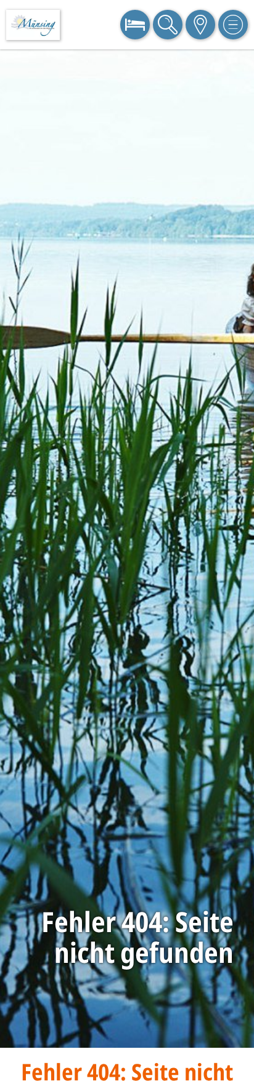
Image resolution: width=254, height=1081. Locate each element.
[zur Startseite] (33, 25)
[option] (127, 548)
